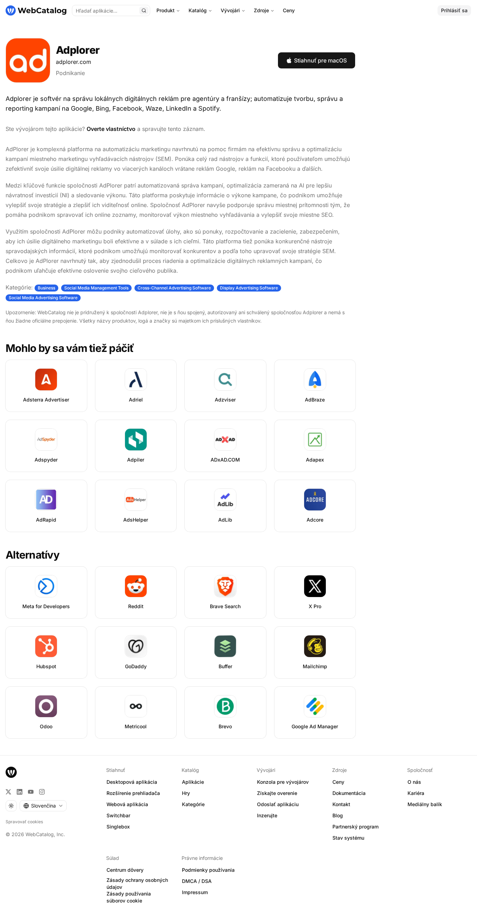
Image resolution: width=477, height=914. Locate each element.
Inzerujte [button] (267, 815)
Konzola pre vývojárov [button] (283, 782)
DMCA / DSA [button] (197, 881)
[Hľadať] (144, 10)
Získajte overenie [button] (277, 793)
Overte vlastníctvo (111, 128)
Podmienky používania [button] (208, 870)
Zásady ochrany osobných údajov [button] (137, 883)
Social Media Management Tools (96, 287)
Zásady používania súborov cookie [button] (129, 897)
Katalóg (198, 10)
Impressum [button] (195, 892)
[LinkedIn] (19, 792)
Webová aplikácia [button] (127, 804)
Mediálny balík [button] (425, 804)
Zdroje (261, 10)
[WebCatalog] (11, 772)
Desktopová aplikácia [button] (132, 782)
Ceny (289, 10)
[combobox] (43, 805)
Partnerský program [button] (355, 827)
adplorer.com (73, 61)
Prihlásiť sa (454, 10)
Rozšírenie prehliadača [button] (133, 793)
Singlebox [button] (118, 827)
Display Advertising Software (249, 287)
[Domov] (36, 10)
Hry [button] (186, 793)
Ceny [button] (338, 782)
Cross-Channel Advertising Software (174, 287)
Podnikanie (70, 72)
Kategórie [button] (193, 804)
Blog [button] (337, 815)
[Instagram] (42, 792)
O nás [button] (414, 782)
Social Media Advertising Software (43, 297)
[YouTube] (31, 792)
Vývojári (230, 10)
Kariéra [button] (416, 793)
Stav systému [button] (348, 838)
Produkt (165, 10)
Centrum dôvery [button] (125, 870)
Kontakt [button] (341, 804)
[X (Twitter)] (8, 792)
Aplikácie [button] (193, 782)
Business (46, 287)
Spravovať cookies (24, 821)
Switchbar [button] (118, 815)
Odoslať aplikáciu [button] (278, 804)
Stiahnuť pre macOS (320, 60)
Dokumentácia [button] (349, 793)
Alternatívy (32, 554)
